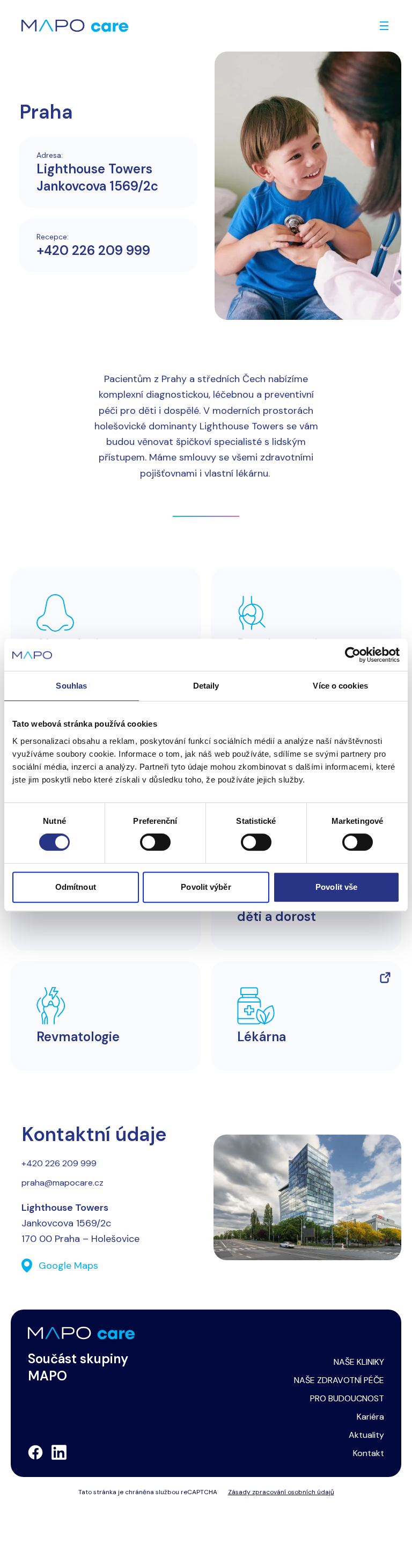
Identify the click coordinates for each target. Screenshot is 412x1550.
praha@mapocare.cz (62, 1182)
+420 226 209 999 (93, 250)
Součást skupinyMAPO (78, 1367)
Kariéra (370, 1416)
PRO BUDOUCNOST (347, 1398)
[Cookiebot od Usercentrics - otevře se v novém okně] (353, 655)
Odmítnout (75, 886)
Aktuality (366, 1435)
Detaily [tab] (206, 685)
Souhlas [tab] (71, 685)
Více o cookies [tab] (340, 685)
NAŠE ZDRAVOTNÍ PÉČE (339, 1380)
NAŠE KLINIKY (359, 1362)
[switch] (155, 842)
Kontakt (368, 1453)
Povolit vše (336, 886)
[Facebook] (35, 1452)
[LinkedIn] (59, 1452)
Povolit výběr (206, 886)
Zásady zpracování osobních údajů (281, 1492)
